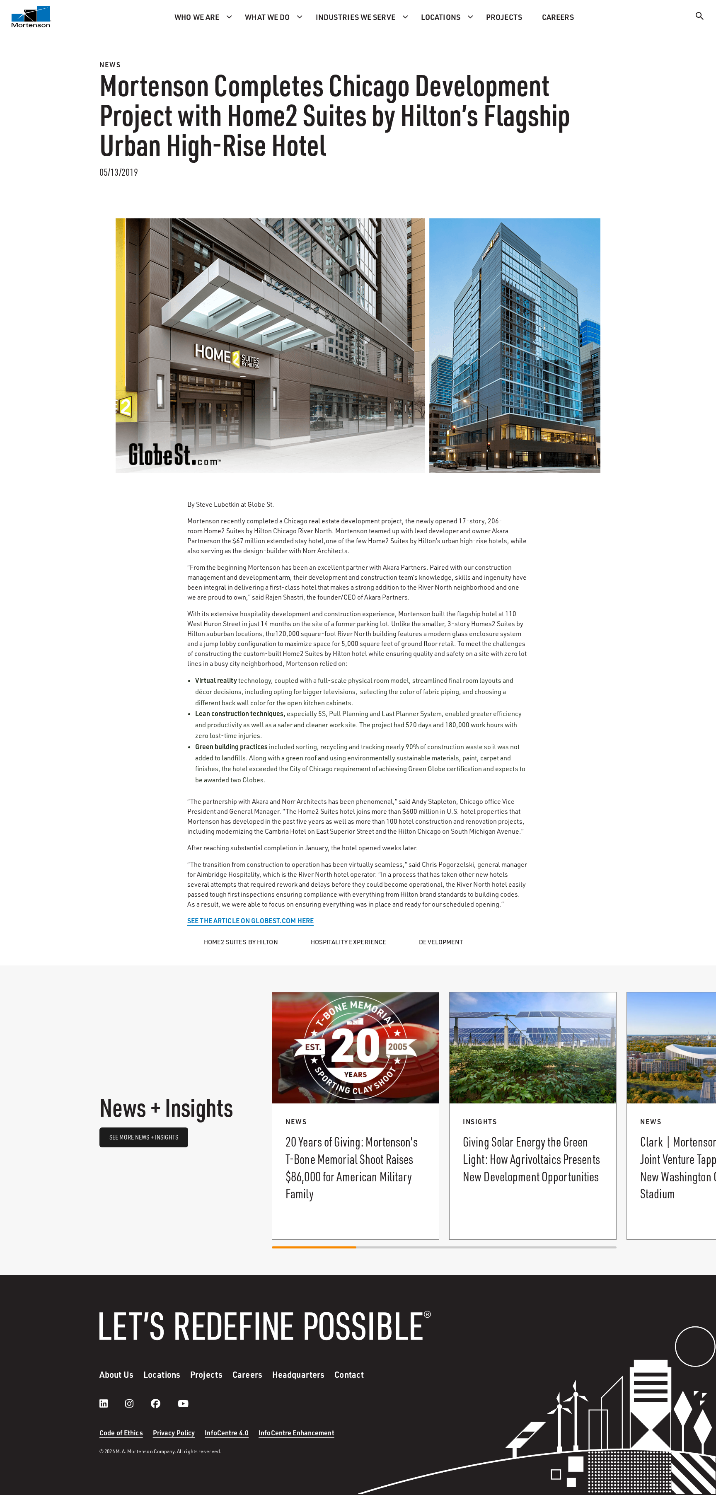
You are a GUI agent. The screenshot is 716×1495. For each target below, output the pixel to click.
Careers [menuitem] (558, 17)
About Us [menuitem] (116, 1374)
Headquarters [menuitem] (298, 1374)
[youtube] (183, 1403)
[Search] (699, 17)
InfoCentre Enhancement (296, 1432)
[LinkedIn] (111, 1403)
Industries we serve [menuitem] (355, 17)
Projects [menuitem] (504, 17)
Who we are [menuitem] (196, 17)
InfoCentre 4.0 (227, 1432)
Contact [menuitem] (349, 1374)
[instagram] (137, 1403)
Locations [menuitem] (440, 17)
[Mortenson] (31, 16)
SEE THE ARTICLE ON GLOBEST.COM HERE (250, 920)
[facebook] (164, 1403)
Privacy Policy (174, 1432)
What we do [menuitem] (267, 17)
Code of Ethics (121, 1432)
